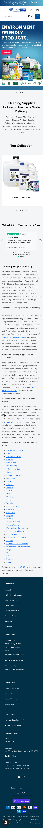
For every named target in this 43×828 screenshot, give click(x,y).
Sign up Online (10, 666)
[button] (4, 9)
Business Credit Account (14, 720)
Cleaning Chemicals (21, 197)
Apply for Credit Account (14, 669)
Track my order (10, 640)
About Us (8, 621)
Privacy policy (9, 823)
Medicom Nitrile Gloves (16, 531)
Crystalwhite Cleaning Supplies (18, 816)
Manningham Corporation (17, 528)
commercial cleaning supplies (14, 337)
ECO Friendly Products (13, 595)
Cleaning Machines (12, 600)
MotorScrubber (12, 534)
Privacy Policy (10, 694)
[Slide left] (16, 210)
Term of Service (11, 699)
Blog (6, 710)
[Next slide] (26, 92)
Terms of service (22, 823)
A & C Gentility (12, 506)
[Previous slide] (16, 92)
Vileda (9, 553)
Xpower (9, 559)
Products (8, 590)
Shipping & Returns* (12, 689)
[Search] (37, 16)
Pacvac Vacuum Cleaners (16, 537)
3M (7, 556)
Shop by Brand (10, 605)
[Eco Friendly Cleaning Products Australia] (21, 55)
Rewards (8, 651)
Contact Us (9, 626)
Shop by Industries (12, 611)
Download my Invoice (13, 644)
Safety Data (9, 704)
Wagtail (9, 516)
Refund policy (35, 819)
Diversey (10, 519)
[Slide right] (26, 210)
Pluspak (9, 540)
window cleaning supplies (14, 422)
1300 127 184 (23, 567)
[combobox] (21, 16)
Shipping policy (35, 823)
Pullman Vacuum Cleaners (17, 544)
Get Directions (11, 756)
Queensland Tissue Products (18, 547)
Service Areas (10, 715)
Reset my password (12, 647)
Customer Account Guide (15, 654)
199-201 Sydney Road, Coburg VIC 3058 (21, 751)
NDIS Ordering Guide (13, 725)
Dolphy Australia (13, 522)
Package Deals (10, 616)
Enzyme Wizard (12, 525)
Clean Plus (10, 512)
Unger (8, 550)
